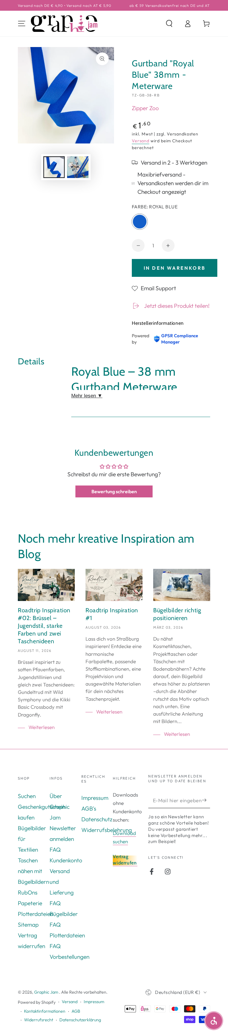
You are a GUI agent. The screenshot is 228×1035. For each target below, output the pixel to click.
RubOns (27, 892)
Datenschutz (96, 819)
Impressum (94, 797)
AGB (76, 1011)
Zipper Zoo (145, 108)
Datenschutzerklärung (80, 1019)
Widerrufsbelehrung (106, 829)
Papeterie (30, 903)
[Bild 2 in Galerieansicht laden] (77, 167)
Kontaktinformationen (44, 1011)
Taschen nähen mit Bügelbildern (33, 871)
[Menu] (21, 24)
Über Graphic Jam (59, 806)
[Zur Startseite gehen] (64, 23)
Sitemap (28, 924)
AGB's (88, 808)
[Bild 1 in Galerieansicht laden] (54, 167)
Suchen (27, 796)
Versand (140, 140)
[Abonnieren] (206, 800)
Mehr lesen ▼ (86, 396)
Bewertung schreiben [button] (114, 491)
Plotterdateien (35, 913)
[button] (169, 24)
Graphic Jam (46, 992)
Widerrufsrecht (38, 1019)
